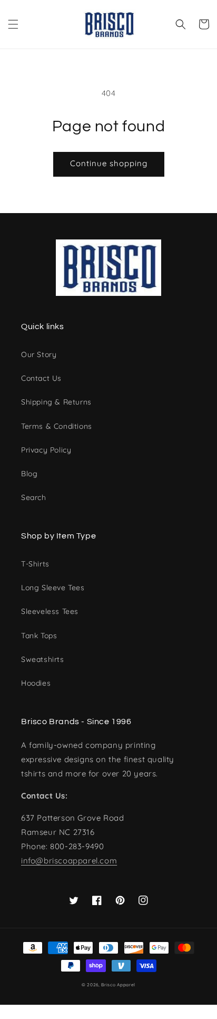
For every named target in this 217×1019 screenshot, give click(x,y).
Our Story (38, 354)
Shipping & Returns (56, 402)
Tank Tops (39, 635)
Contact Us (41, 378)
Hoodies (36, 683)
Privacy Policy (46, 450)
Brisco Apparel (118, 984)
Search (33, 497)
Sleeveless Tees (49, 611)
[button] (13, 24)
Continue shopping (108, 163)
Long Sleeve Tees (53, 587)
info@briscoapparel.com (69, 860)
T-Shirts (35, 564)
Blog (29, 473)
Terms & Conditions (56, 426)
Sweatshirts (42, 659)
